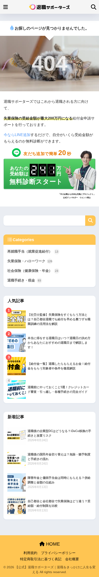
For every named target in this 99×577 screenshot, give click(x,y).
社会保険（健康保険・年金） (32, 271)
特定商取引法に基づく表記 (40, 559)
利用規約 (30, 553)
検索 (90, 220)
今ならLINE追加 (17, 135)
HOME (52, 543)
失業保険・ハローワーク (29, 261)
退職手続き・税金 (24, 280)
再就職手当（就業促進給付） (32, 251)
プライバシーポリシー (58, 553)
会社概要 (72, 559)
